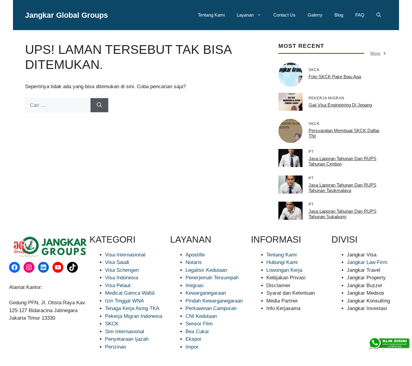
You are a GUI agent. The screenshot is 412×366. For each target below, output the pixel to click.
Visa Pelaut (118, 285)
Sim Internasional (124, 331)
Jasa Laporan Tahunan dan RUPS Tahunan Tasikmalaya (342, 187)
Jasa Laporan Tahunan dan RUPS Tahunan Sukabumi (342, 214)
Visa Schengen (122, 270)
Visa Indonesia (121, 278)
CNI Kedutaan (201, 316)
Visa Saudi (117, 262)
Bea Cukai (197, 331)
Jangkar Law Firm (367, 262)
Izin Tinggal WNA (124, 301)
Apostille (195, 255)
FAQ (359, 14)
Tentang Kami (211, 14)
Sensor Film (199, 324)
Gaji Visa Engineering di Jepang (340, 104)
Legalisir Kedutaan (206, 270)
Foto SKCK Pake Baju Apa (335, 76)
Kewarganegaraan (205, 293)
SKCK (112, 324)
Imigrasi (194, 285)
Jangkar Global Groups (66, 15)
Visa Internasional (125, 255)
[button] (378, 15)
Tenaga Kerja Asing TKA (132, 308)
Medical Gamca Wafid (129, 293)
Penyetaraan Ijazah (126, 339)
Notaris (193, 262)
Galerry (315, 14)
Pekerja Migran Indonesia (133, 316)
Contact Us (284, 14)
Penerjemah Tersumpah (212, 278)
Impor (191, 347)
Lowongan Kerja (284, 270)
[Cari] (99, 105)
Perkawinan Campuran (210, 308)
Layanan (245, 14)
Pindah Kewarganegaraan (214, 301)
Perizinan (115, 347)
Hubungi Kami (282, 262)
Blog (338, 14)
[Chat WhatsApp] (388, 343)
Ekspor (193, 339)
